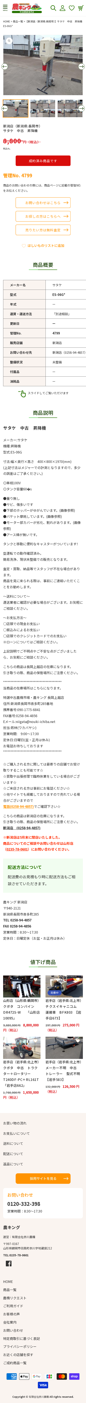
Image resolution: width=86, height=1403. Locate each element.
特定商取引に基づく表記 (21, 1338)
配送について (13, 1153)
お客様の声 (11, 1313)
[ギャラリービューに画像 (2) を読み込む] (43, 108)
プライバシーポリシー (20, 1346)
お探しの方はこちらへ (43, 216)
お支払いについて (16, 1133)
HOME (6, 21)
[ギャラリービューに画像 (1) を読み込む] (15, 108)
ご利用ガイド (13, 1305)
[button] (5, 8)
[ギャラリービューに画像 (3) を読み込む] (70, 108)
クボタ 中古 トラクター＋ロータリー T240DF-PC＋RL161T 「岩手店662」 (21, 1076)
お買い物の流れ (15, 1123)
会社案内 (9, 1322)
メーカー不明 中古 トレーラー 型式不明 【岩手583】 (64, 1073)
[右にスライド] (81, 66)
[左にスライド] (4, 66)
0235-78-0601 (17, 849)
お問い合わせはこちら (43, 202)
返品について (13, 1163)
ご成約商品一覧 (15, 1362)
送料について (13, 1143)
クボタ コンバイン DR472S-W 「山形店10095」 (21, 1012)
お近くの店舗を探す (18, 1354)
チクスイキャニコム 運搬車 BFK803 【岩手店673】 (63, 1012)
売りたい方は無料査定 (43, 229)
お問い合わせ (13, 1330)
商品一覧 (18, 21)
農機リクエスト (15, 1297)
